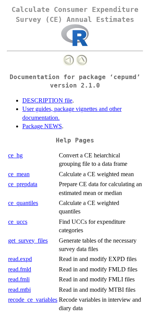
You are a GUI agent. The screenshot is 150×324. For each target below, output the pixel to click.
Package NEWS (42, 126)
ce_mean (19, 174)
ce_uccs (17, 221)
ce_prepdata (22, 184)
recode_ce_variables (32, 299)
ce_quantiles (23, 203)
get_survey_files (28, 240)
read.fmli (19, 279)
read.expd (20, 259)
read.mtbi (19, 289)
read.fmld (19, 269)
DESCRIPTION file (47, 100)
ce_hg (15, 155)
